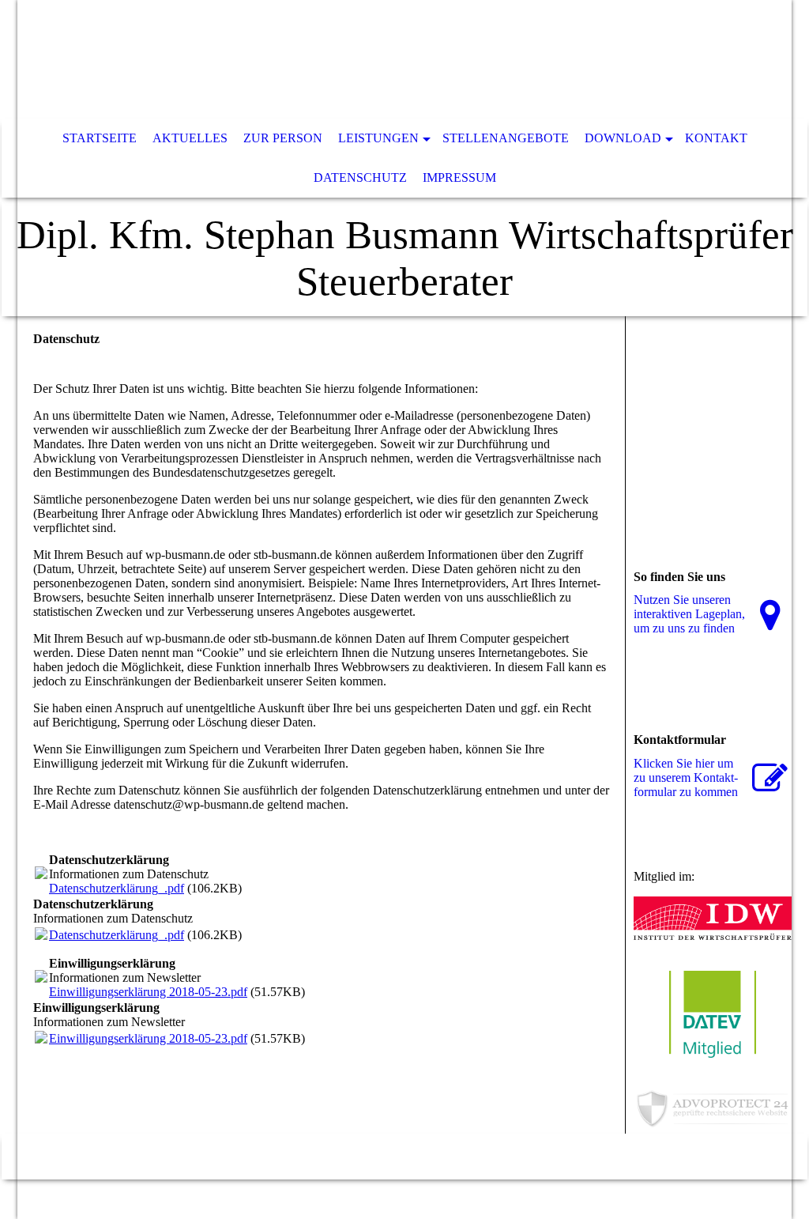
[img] (357, 59)
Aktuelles (190, 138)
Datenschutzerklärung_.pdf (116, 888)
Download (623, 138)
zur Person (282, 138)
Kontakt (716, 138)
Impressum (459, 177)
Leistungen (378, 138)
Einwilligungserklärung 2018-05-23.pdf (148, 991)
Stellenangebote (505, 138)
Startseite (99, 138)
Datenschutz (360, 177)
